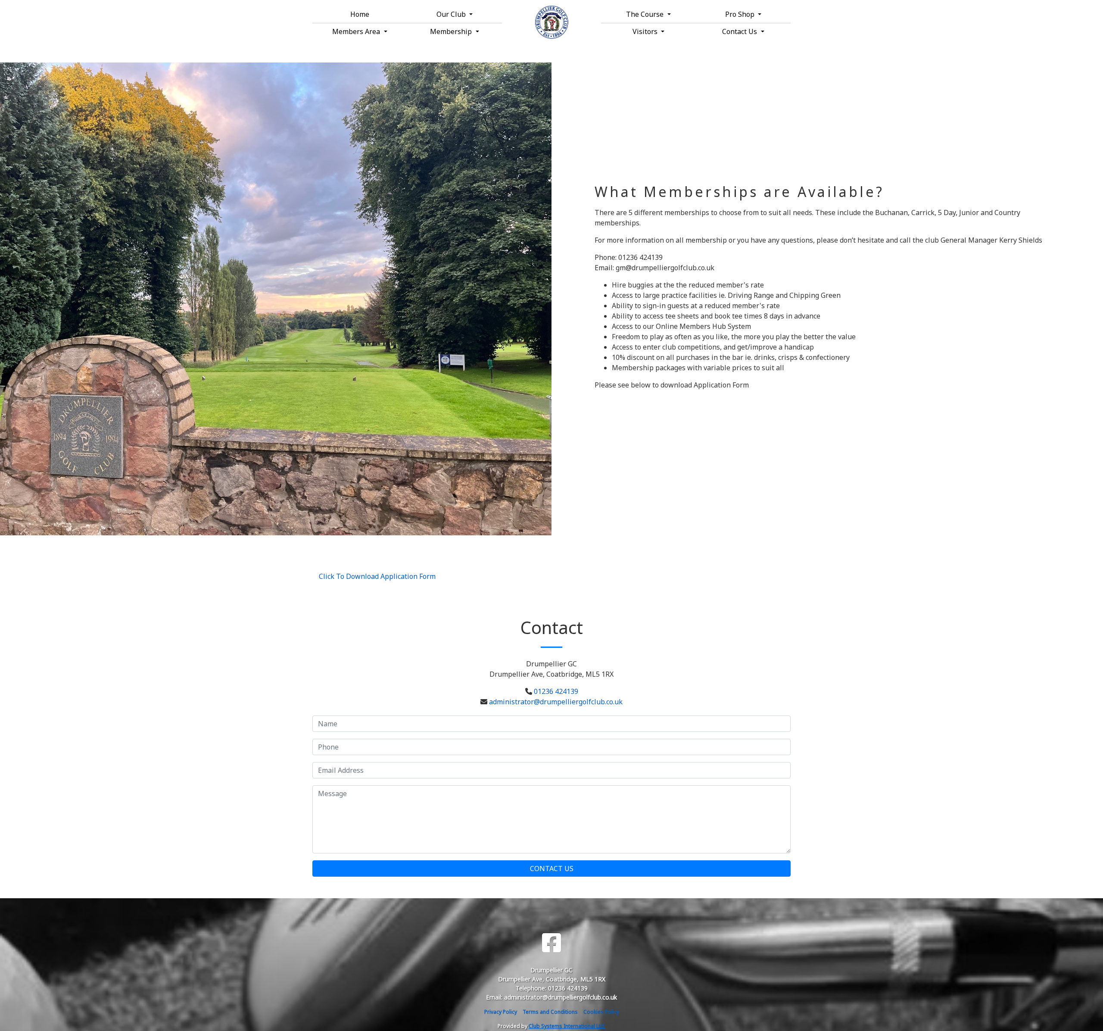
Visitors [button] (646, 31)
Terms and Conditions (550, 1011)
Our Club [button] (451, 14)
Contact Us (551, 868)
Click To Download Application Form (377, 576)
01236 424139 (556, 691)
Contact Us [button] (740, 31)
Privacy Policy (500, 1011)
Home (359, 14)
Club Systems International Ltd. (567, 1026)
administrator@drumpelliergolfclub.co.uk (556, 701)
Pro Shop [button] (740, 14)
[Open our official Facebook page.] (551, 943)
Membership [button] (452, 31)
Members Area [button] (357, 31)
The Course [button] (645, 14)
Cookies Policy (601, 1011)
